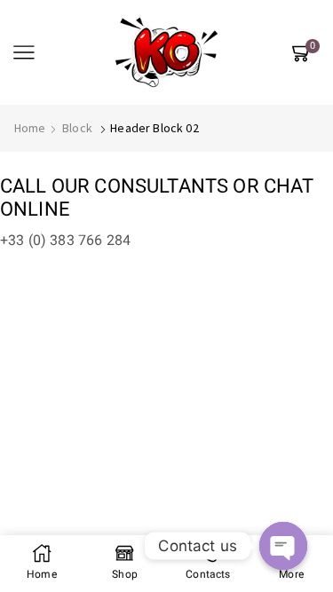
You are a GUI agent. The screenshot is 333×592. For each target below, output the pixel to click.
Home (30, 128)
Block (77, 128)
